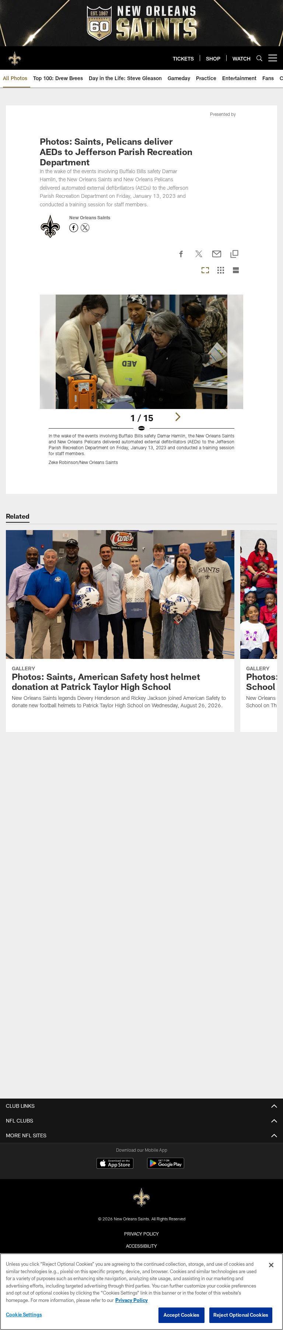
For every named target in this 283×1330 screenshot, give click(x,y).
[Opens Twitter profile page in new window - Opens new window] (85, 227)
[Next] (177, 416)
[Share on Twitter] (199, 258)
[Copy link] (234, 254)
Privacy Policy (141, 1233)
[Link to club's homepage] (15, 55)
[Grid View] (220, 271)
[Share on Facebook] (181, 258)
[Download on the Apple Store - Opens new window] (115, 1164)
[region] (141, 1291)
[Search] (259, 58)
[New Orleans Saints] (141, 1197)
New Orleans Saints (89, 217)
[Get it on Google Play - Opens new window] (165, 1167)
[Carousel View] (205, 271)
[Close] (271, 1265)
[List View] (235, 271)
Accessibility (141, 1245)
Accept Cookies (181, 1315)
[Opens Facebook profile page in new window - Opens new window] (73, 227)
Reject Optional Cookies (240, 1315)
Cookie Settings (24, 1314)
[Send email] (217, 258)
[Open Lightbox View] (141, 384)
